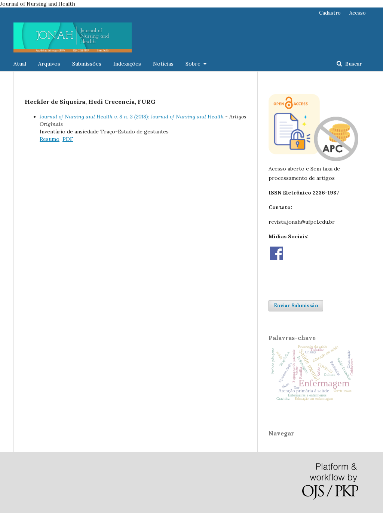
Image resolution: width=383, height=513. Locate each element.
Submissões (86, 63)
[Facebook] (276, 258)
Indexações (127, 63)
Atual (19, 63)
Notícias (163, 63)
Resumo (49, 139)
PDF (67, 139)
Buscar (353, 63)
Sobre (194, 63)
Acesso (357, 13)
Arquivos (49, 63)
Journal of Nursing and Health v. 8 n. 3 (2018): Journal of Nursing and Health (132, 116)
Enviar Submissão (296, 305)
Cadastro (330, 13)
